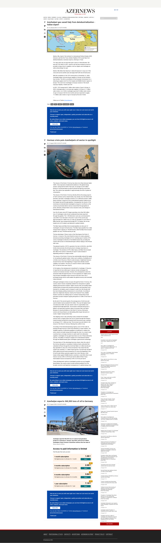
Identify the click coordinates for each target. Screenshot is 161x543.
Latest (109, 331)
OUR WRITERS (67, 19)
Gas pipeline (66, 104)
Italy (52, 104)
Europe (71, 104)
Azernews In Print (87, 534)
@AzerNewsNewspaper (56, 129)
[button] (45, 22)
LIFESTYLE (91, 17)
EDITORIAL (81, 17)
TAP (56, 104)
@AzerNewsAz (68, 100)
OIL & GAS (59, 17)
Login (117, 9)
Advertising (76, 534)
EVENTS (45, 19)
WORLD (49, 17)
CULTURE (56, 19)
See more (109, 524)
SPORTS (61, 19)
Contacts (67, 534)
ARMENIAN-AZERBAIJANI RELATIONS (70, 17)
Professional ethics (56, 534)
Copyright (109, 534)
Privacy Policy (100, 534)
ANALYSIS (86, 17)
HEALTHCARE (51, 19)
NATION (45, 17)
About (46, 534)
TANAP (59, 104)
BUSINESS (54, 17)
